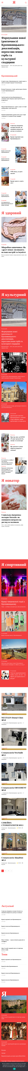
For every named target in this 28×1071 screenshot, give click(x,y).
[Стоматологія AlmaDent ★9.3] (14, 842)
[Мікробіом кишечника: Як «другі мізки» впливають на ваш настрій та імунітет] (14, 229)
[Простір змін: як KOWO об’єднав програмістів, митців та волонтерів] (5, 438)
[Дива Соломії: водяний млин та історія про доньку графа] (14, 1004)
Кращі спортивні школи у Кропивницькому (11, 635)
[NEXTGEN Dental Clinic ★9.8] (14, 702)
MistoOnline (22, 1056)
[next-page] (11, 871)
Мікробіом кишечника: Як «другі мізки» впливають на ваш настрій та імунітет (13, 249)
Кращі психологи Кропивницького (10, 933)
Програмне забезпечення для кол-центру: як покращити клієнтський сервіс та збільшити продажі (7, 471)
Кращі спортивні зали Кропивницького (11, 919)
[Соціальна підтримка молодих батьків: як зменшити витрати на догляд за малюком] (5, 127)
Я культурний (4, 34)
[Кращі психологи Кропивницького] (21, 159)
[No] (26, 1066)
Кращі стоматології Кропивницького (10, 926)
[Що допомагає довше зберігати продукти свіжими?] (5, 447)
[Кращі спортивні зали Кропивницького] (5, 137)
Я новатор (12, 123)
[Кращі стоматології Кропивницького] (21, 151)
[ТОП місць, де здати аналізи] (5, 171)
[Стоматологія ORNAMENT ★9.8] (14, 772)
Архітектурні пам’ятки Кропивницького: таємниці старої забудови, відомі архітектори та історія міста (13, 99)
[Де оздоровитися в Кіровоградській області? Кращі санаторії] (21, 203)
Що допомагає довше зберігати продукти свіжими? (16, 448)
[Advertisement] (14, 273)
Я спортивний (13, 134)
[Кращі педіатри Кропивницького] (21, 195)
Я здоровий (3, 156)
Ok (14, 1068)
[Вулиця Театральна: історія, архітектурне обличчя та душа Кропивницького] (14, 392)
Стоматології (4, 713)
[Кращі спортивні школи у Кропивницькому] (14, 621)
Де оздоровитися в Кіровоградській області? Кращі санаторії (7, 204)
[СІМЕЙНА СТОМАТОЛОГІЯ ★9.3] (14, 807)
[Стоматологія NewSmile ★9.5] (14, 737)
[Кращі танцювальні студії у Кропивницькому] (14, 583)
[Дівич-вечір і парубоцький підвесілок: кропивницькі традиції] (14, 1031)
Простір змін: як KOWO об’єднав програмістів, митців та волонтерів (17, 438)
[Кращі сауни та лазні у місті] (5, 181)
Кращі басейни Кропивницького (9, 966)
